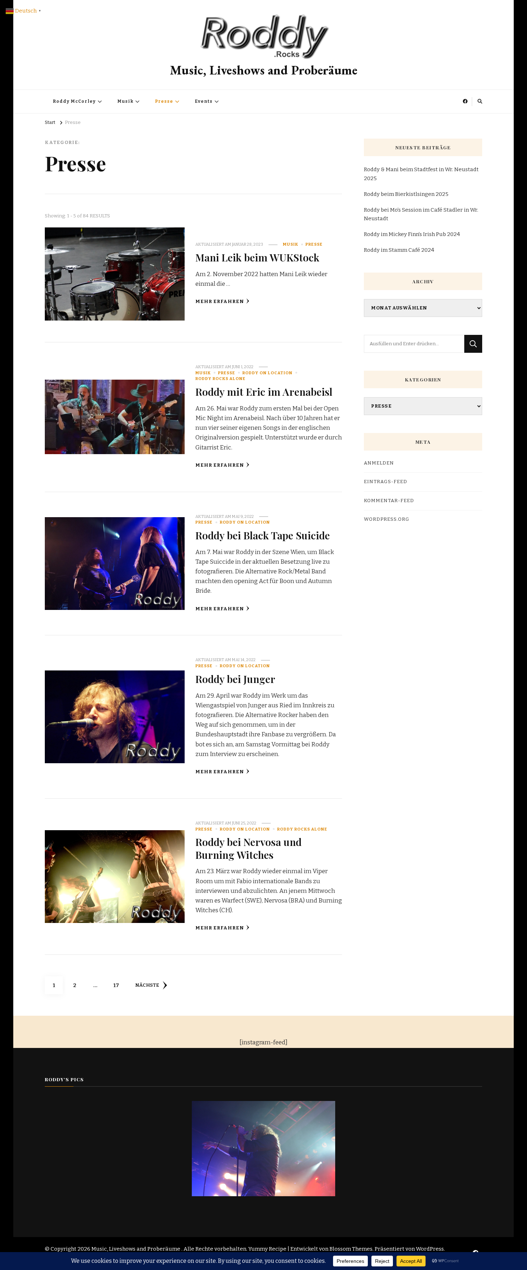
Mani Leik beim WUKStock (257, 257)
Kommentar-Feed (389, 501)
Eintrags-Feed (385, 482)
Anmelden (379, 463)
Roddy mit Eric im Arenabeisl (263, 391)
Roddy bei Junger (235, 678)
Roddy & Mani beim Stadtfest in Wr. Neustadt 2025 (421, 173)
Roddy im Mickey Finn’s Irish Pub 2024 (412, 234)
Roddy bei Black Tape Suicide (262, 535)
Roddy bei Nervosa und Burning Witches (248, 848)
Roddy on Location (267, 372)
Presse (164, 101)
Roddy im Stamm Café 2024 (399, 250)
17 (119, 985)
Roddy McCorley (74, 101)
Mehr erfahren (219, 301)
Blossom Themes (350, 1249)
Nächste (147, 985)
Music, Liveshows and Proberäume (263, 70)
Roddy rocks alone (220, 378)
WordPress (430, 1249)
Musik (125, 101)
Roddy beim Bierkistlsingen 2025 (406, 194)
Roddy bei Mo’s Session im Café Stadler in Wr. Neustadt (421, 214)
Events (204, 101)
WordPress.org (386, 519)
